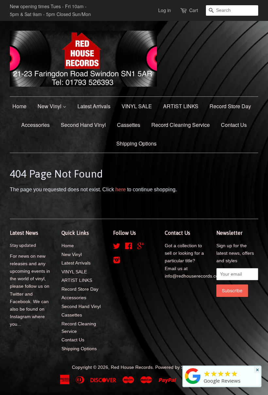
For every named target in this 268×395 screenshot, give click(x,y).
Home (19, 106)
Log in (164, 10)
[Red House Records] (192, 383)
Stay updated (23, 245)
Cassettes (128, 125)
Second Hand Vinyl (83, 125)
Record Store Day (230, 106)
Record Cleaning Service (180, 125)
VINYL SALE (137, 106)
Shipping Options (136, 143)
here (120, 189)
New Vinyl (50, 106)
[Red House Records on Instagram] (116, 261)
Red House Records (132, 367)
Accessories (35, 125)
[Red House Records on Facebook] (128, 247)
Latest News (24, 233)
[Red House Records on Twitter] (116, 247)
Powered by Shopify (175, 367)
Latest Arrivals (93, 106)
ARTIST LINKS (180, 106)
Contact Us (234, 125)
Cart (193, 10)
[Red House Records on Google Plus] (140, 247)
